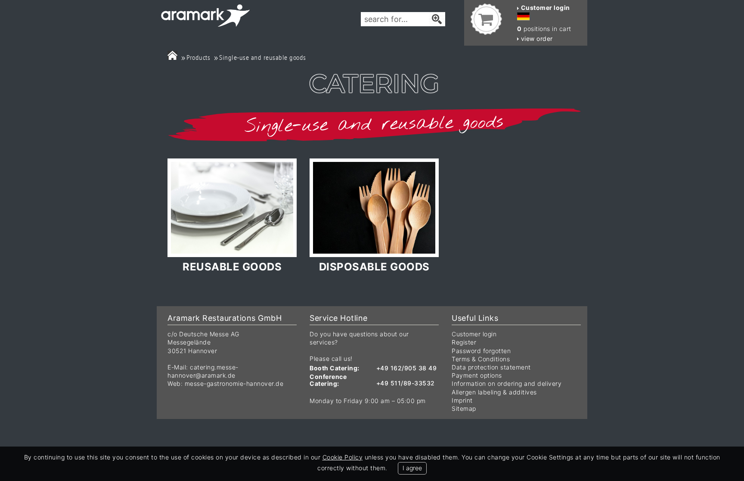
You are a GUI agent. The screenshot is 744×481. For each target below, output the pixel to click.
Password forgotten (481, 350)
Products (198, 57)
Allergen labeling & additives (494, 392)
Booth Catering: (335, 368)
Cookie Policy (342, 457)
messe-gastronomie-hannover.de (234, 383)
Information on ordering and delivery (506, 383)
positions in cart (544, 28)
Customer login (474, 334)
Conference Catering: (328, 380)
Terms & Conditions (481, 359)
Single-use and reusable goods (262, 57)
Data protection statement (491, 367)
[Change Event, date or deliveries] (172, 55)
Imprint (462, 400)
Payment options (477, 375)
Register (464, 342)
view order (536, 38)
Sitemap (464, 408)
